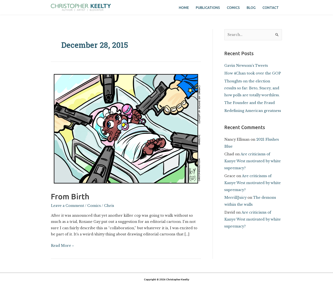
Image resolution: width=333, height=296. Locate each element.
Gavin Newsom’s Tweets (246, 65)
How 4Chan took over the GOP (252, 73)
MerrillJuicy (235, 197)
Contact (270, 7)
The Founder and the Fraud (249, 103)
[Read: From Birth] (126, 128)
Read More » (62, 245)
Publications (208, 7)
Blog (251, 7)
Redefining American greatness (252, 111)
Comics (233, 7)
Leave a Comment (67, 206)
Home (184, 7)
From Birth (70, 196)
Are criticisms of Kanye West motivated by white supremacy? (252, 161)
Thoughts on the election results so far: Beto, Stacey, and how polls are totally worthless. (252, 88)
